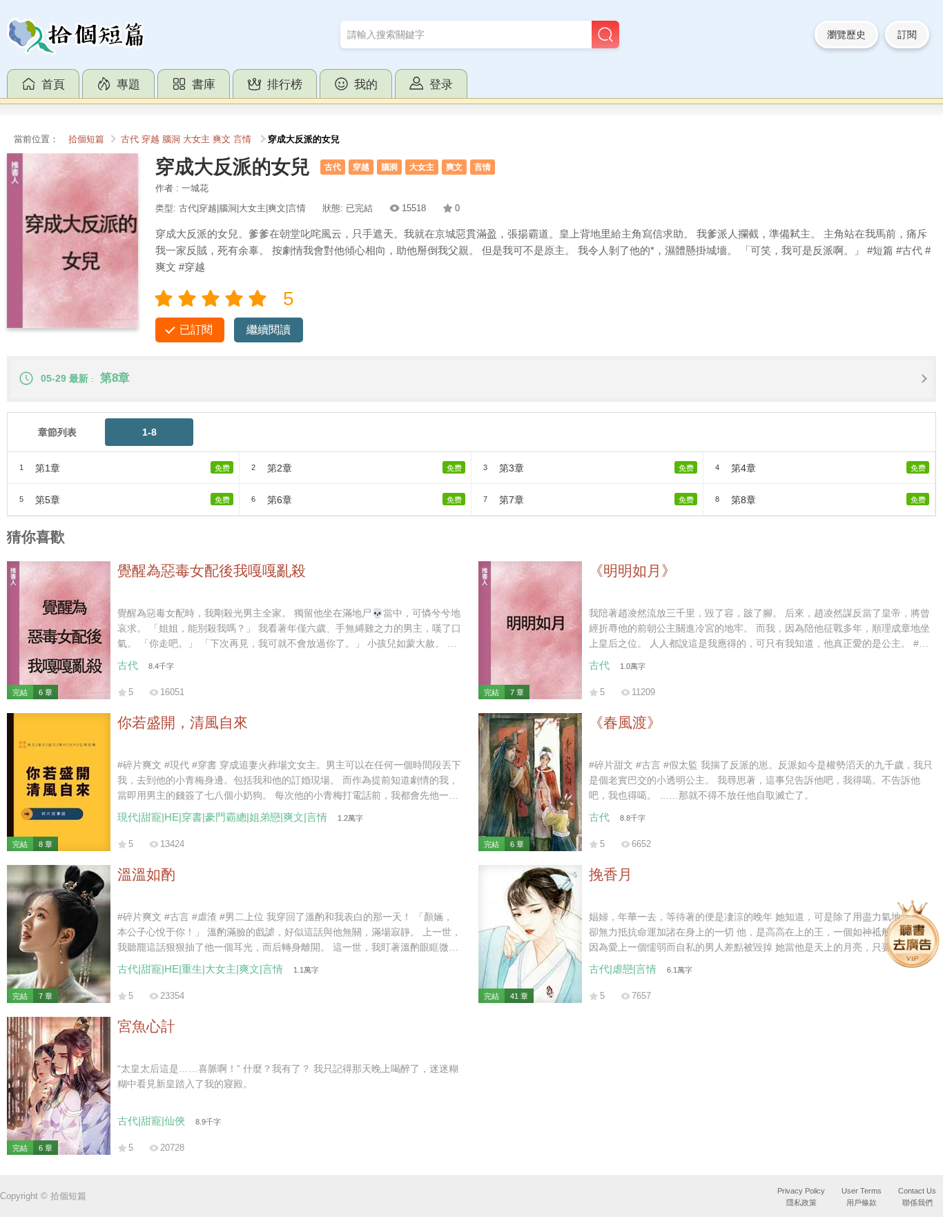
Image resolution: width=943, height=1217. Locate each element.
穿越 (150, 139)
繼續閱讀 (268, 329)
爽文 (222, 139)
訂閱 (907, 34)
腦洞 (171, 139)
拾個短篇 (86, 139)
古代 (130, 139)
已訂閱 (196, 329)
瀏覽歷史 (846, 34)
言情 (242, 139)
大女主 (196, 139)
